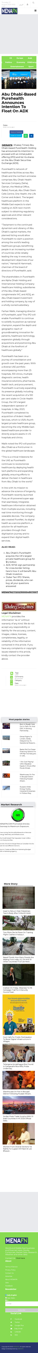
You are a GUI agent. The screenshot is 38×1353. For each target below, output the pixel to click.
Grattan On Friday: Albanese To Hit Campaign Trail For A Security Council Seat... (17, 990)
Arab (29, 58)
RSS (16, 1335)
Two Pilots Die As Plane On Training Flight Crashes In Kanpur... (18, 933)
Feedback (9, 1286)
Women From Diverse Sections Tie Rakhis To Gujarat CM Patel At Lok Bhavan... (17, 1149)
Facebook (18, 1319)
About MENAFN (11, 1279)
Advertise (8, 1276)
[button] (27, 4)
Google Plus (19, 1325)
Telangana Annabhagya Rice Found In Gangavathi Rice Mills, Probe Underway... (18, 1066)
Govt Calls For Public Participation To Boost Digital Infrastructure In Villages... (17, 1039)
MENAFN (7, 145)
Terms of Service (11, 1267)
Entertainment (14, 67)
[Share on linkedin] (31, 136)
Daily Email (18, 1329)
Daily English (12, 1295)
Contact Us (9, 1273)
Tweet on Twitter (16, 135)
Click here (20, 1258)
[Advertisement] (19, 34)
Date (5, 125)
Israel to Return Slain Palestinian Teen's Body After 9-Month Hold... (17, 912)
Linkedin (17, 1332)
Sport (29, 67)
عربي (21, 4)
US (8, 58)
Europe (19, 58)
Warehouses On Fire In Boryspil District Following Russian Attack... (17, 1093)
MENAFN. (17, 1346)
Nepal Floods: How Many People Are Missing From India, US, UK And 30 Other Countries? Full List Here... (18, 959)
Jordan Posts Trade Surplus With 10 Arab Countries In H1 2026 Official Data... (18, 1118)
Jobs (7, 1283)
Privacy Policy (10, 1270)
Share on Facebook (16, 132)
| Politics (8, 62)
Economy (20, 62)
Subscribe (21, 1310)
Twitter (17, 1322)
